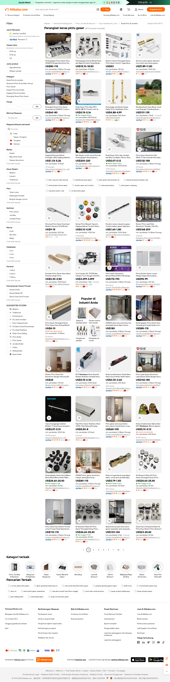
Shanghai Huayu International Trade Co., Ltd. (88, 166)
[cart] (129, 10)
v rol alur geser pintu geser (20, 586)
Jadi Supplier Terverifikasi (147, 628)
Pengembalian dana (111, 628)
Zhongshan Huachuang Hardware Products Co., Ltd (149, 71)
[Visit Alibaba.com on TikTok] (163, 642)
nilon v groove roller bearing (58, 180)
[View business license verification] (107, 678)
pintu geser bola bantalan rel (109, 180)
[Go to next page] (123, 550)
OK (37, 106)
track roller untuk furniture (94, 591)
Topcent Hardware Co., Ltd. (86, 238)
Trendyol (111, 671)
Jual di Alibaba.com (144, 614)
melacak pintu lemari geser (58, 185)
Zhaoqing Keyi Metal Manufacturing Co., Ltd (88, 120)
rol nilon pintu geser (78, 191)
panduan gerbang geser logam (106, 586)
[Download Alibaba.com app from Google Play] (156, 659)
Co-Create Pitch (11, 619)
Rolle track (128, 586)
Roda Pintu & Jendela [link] (129, 23)
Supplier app (80, 660)
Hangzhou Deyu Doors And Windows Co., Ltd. (149, 238)
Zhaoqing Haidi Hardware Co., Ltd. (88, 71)
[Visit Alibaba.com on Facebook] (138, 642)
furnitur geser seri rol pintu (84, 185)
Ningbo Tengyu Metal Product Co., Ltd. (118, 71)
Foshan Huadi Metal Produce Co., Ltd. (58, 118)
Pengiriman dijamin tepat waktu (50, 624)
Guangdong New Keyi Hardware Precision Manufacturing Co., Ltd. (118, 171)
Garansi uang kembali (46, 619)
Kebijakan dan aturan (46, 638)
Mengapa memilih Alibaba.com (16, 614)
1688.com (59, 671)
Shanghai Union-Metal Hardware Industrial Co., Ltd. (58, 284)
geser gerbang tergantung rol (47, 586)
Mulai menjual (142, 619)
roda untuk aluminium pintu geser (76, 586)
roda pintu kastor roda (56, 191)
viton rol (13, 591)
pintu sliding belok (17, 597)
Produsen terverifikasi (79, 614)
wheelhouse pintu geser (83, 180)
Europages (121, 671)
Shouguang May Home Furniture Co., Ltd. (149, 284)
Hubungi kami (109, 619)
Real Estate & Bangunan (63, 23)
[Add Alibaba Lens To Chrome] (44, 659)
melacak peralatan (107, 185)
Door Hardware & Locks (108, 23)
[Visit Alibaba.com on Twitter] (148, 642)
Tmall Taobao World (72, 671)
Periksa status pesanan (146, 624)
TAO (104, 671)
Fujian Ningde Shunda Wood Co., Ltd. (149, 118)
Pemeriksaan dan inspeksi (48, 633)
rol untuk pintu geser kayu (148, 586)
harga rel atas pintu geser (60, 597)
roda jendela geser (36, 597)
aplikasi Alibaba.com (119, 660)
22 (118, 550)
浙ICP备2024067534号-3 (148, 678)
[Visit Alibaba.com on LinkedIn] (143, 642)
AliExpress (50, 671)
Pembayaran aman (45, 614)
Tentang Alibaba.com (13, 609)
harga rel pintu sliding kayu (120, 591)
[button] (97, 9)
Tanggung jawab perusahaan (16, 624)
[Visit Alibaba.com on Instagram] (153, 642)
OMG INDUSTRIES (113, 118)
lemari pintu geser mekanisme (34, 591)
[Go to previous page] (83, 550)
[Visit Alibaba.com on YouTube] (158, 642)
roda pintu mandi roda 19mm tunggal (65, 591)
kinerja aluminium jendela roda (137, 180)
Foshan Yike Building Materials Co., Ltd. (118, 287)
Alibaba (47, 23)
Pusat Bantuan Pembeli (113, 614)
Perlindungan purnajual (47, 628)
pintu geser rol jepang (129, 185)
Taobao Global (95, 671)
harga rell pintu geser (144, 591)
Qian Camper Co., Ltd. (84, 284)
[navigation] (23, 287)
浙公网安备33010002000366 (125, 678)
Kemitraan (141, 633)
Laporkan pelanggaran (112, 640)
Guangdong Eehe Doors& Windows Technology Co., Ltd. (149, 169)
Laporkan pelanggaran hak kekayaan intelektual (118, 634)
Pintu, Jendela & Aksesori (85, 23)
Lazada (85, 671)
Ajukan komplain (110, 624)
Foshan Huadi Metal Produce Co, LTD (58, 71)
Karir (6, 628)
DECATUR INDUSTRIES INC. (56, 235)
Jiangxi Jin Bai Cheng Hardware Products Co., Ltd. (118, 235)
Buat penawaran (77, 619)
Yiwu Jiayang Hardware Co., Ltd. (57, 169)
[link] (167, 658)
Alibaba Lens (19, 660)
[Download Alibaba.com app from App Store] (138, 659)
